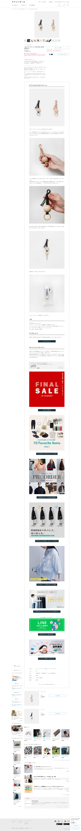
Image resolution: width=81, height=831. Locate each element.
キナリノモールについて (28, 820)
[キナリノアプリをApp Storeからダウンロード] (59, 824)
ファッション (38, 668)
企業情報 (13, 828)
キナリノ (13, 822)
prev (25, 24)
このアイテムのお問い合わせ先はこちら (48, 684)
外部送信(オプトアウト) (28, 828)
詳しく (61, 367)
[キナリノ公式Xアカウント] (62, 821)
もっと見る (19, 806)
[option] (46, 24)
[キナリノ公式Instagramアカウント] (59, 821)
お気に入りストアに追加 (63, 806)
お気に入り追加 (76, 828)
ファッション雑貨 (44, 668)
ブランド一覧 (20, 820)
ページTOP (41, 815)
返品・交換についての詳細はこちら (17, 704)
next (68, 24)
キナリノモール (14, 820)
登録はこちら (21, 735)
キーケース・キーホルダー (52, 668)
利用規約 (16, 828)
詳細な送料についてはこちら (16, 688)
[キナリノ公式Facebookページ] (55, 821)
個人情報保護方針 (21, 828)
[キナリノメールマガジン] (68, 821)
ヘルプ (26, 822)
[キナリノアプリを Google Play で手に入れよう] (66, 824)
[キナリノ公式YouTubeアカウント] (65, 821)
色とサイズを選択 (58, 47)
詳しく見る (21, 720)
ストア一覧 (20, 822)
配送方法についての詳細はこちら (16, 694)
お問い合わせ (27, 823)
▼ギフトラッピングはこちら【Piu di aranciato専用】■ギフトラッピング (44, 364)
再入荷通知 (76, 825)
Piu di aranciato (28, 44)
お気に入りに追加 (63, 54)
